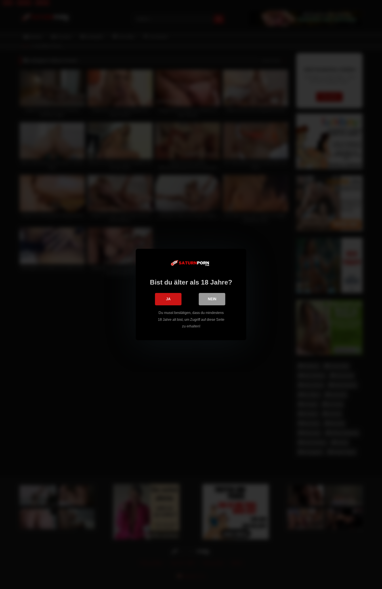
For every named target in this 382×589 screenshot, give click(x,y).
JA (168, 299)
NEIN (212, 299)
